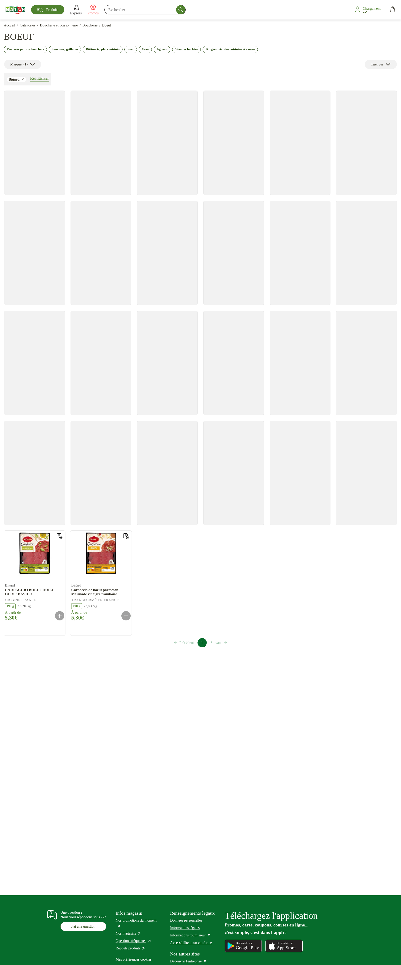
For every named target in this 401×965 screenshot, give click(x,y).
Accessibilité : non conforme (191, 943)
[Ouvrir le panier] (392, 10)
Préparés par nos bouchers (25, 49)
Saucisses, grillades (65, 49)
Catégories (27, 25)
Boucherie (89, 25)
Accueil (9, 25)
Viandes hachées (186, 49)
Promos (93, 13)
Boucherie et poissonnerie (59, 25)
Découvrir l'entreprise (188, 961)
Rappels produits (130, 948)
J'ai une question (83, 926)
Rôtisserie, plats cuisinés (103, 49)
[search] (145, 9)
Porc (130, 49)
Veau (145, 49)
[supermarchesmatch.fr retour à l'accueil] (15, 10)
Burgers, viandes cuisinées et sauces (230, 49)
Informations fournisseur (190, 935)
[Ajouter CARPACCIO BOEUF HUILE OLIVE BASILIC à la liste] (59, 536)
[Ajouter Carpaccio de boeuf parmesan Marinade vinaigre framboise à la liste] (126, 536)
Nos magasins (128, 933)
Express (76, 13)
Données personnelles (186, 920)
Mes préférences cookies (134, 959)
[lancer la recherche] (180, 9)
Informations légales (185, 928)
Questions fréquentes (133, 941)
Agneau (162, 49)
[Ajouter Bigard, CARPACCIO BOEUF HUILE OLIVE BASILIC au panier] (59, 615)
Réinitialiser (39, 78)
